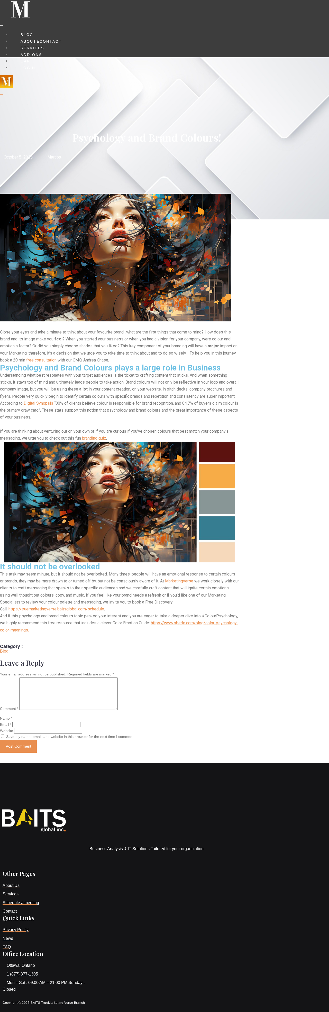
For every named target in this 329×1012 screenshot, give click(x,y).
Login (28, 68)
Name (6, 718)
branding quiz (94, 438)
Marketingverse (179, 581)
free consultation (41, 360)
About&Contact (41, 41)
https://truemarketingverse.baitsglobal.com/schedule (56, 609)
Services (32, 48)
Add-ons (31, 55)
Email (5, 724)
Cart (27, 61)
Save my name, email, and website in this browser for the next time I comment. (70, 737)
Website (6, 731)
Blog (27, 35)
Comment (9, 709)
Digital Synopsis (38, 403)
